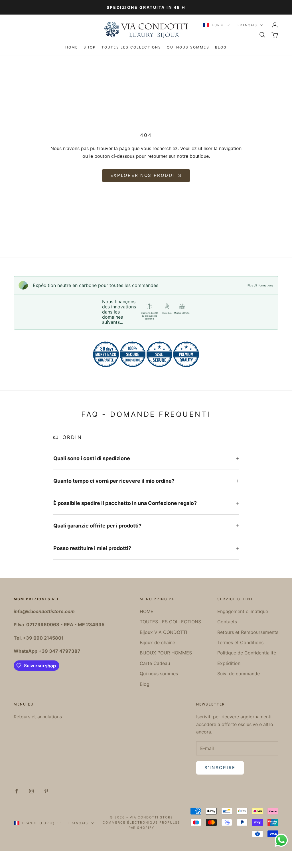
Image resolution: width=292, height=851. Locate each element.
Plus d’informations (260, 285)
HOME (71, 47)
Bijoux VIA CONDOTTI (163, 632)
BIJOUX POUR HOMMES (166, 653)
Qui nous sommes (188, 47)
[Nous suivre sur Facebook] (16, 791)
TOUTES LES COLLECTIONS (131, 47)
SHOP (90, 47)
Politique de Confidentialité (246, 653)
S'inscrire (220, 767)
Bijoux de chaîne (157, 642)
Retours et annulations (38, 716)
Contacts (227, 621)
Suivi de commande (238, 673)
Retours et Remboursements (247, 632)
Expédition (228, 663)
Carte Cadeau (155, 663)
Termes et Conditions (240, 642)
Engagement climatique (242, 611)
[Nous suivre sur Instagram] (31, 791)
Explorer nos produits (146, 175)
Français (247, 25)
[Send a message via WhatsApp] (281, 840)
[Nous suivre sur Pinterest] (46, 791)
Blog (221, 47)
